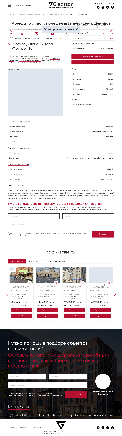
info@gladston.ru (52, 415)
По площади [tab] (17, 261)
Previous (11, 29)
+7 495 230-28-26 (104, 3)
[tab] (14, 26)
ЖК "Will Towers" (95, 290)
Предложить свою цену (83, 44)
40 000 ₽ (108, 33)
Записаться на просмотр (93, 56)
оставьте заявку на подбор (30, 60)
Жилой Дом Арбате (70, 290)
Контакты (18, 407)
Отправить (103, 234)
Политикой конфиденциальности (21, 235)
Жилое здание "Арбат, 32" (19, 290)
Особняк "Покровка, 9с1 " (45, 290)
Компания (37, 428)
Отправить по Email (93, 62)
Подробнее (21, 316)
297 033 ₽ (108, 38)
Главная (11, 428)
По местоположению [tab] (56, 261)
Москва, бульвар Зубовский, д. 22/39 (94, 415)
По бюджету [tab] (34, 261)
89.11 (111, 84)
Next (111, 29)
